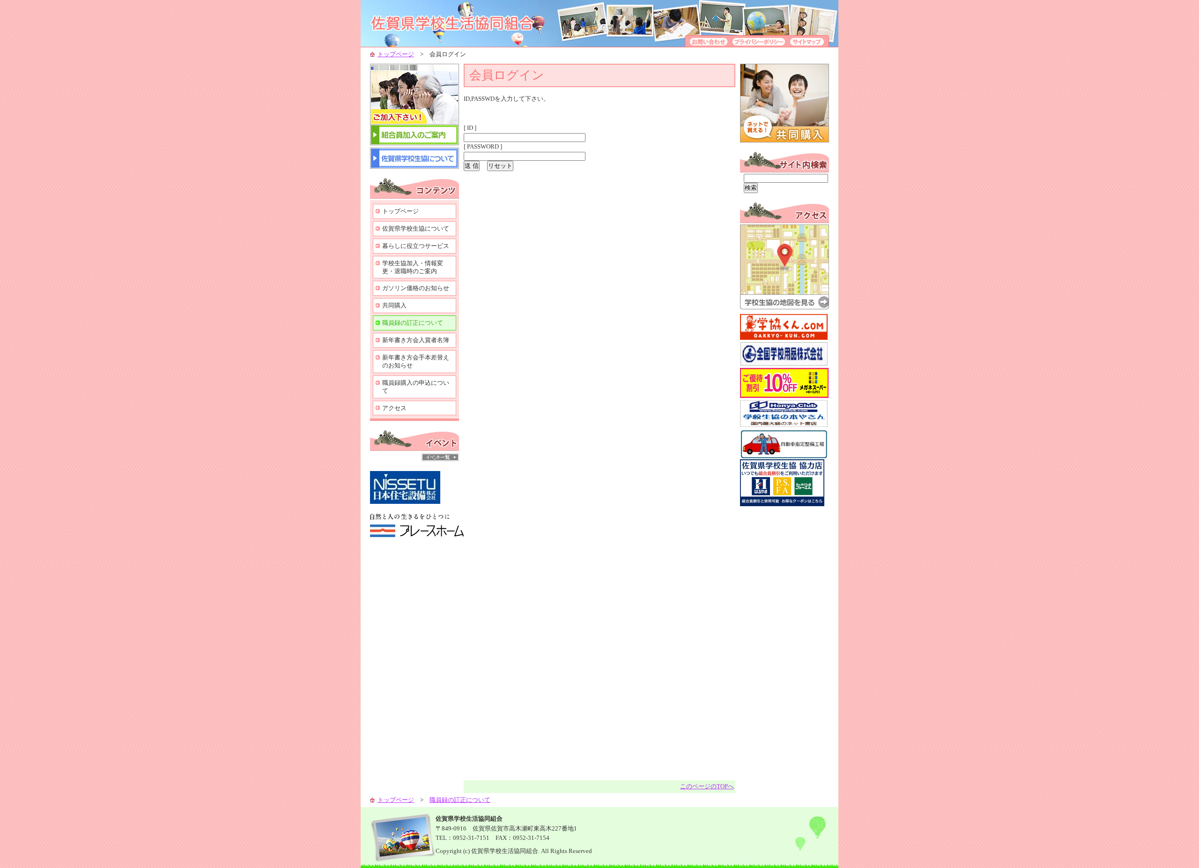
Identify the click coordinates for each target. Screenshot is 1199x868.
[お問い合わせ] (707, 44)
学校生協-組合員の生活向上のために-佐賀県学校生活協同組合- (463, 23)
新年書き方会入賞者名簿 (415, 340)
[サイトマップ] (808, 44)
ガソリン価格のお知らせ (415, 288)
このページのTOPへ (707, 786)
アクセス (394, 408)
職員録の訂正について (412, 322)
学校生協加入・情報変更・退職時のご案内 (412, 267)
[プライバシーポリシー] (759, 44)
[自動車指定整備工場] (784, 457)
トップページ (395, 54)
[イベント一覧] (440, 459)
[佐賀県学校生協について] (414, 166)
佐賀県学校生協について (415, 228)
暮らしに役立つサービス (415, 245)
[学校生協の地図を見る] (784, 307)
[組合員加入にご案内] (414, 143)
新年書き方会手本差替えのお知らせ (415, 361)
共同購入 (394, 305)
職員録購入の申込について (415, 386)
